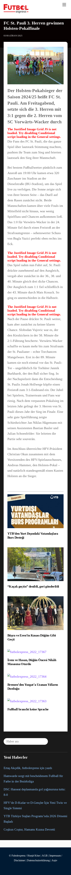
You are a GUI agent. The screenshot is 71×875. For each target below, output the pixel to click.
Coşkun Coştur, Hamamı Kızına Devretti (29, 829)
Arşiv (54, 860)
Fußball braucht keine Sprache (28, 709)
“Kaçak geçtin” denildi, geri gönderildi (33, 586)
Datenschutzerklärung (38, 860)
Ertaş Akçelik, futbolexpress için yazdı (28, 768)
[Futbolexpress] (16, 12)
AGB (45, 855)
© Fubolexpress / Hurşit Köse (24, 855)
